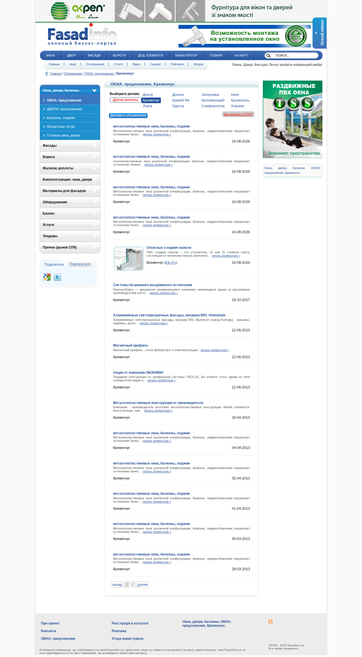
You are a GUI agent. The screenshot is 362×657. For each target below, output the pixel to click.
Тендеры (50, 236)
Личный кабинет (322, 32)
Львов (147, 106)
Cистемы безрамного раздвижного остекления (152, 285)
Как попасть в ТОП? (238, 114)
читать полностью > (157, 134)
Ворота (119, 55)
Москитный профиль (130, 345)
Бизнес (49, 213)
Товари (216, 55)
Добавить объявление (128, 115)
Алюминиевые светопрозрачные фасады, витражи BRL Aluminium (169, 315)
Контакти (48, 631)
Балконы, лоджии (61, 118)
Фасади (94, 55)
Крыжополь (240, 100)
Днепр (148, 95)
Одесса (178, 106)
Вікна (50, 55)
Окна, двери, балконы (61, 90)
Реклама (119, 631)
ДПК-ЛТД (170, 262)
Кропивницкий (213, 100)
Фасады (50, 146)
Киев (235, 95)
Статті (118, 64)
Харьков (237, 106)
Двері (71, 55)
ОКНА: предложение (100, 73)
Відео (136, 64)
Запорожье (210, 95)
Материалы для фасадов (64, 191)
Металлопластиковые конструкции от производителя (158, 403)
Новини (54, 64)
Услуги (48, 225)
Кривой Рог (181, 100)
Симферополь (213, 106)
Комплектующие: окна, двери (67, 179)
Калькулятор (186, 55)
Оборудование (55, 202)
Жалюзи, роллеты (58, 168)
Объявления (73, 73)
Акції (73, 64)
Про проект (50, 623)
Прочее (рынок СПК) (60, 247)
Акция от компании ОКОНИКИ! (138, 373)
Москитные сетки (61, 127)
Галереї (155, 64)
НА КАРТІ (241, 55)
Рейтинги (177, 64)
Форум (198, 64)
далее (142, 584)
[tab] (70, 90)
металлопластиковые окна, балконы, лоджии (151, 126)
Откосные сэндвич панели (168, 248)
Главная (55, 73)
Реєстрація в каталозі (130, 623)
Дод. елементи (150, 55)
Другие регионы (125, 100)
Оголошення (95, 64)
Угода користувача (127, 639)
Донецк (178, 95)
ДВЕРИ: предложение (64, 109)
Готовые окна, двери (63, 135)
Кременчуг (151, 100)
